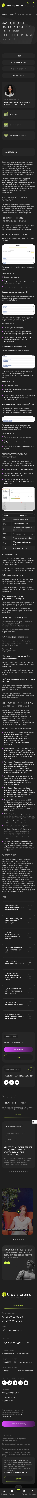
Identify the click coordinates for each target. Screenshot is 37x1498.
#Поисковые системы (18, 62)
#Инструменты (18, 75)
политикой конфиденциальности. (16, 1472)
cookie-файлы (20, 1460)
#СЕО (18, 56)
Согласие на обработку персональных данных (16, 1445)
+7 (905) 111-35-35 (8, 1353)
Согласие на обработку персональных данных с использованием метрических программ (16, 1454)
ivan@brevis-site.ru (22, 1353)
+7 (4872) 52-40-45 (12, 1321)
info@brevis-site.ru (12, 1330)
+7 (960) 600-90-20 (12, 1316)
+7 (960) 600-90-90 (9, 1371)
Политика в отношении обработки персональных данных (14, 1439)
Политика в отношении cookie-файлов (15, 1449)
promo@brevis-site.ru (25, 1371)
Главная (4, 14)
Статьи (12, 14)
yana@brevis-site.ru (25, 1362)
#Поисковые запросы (18, 69)
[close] (36, 1122)
